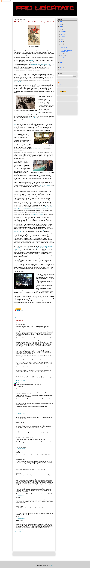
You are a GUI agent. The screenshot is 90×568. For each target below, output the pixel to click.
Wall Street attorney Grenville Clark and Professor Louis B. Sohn (33, 248)
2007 (61, 67)
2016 (61, 24)
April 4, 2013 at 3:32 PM (20, 413)
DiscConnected (19, 382)
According (46, 59)
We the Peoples (32, 117)
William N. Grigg (63, 84)
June (62, 41)
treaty (31, 60)
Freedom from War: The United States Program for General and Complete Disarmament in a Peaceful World (33, 207)
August (62, 37)
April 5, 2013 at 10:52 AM (20, 495)
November (63, 32)
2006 (61, 69)
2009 (61, 64)
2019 (61, 21)
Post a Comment (18, 531)
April (62, 44)
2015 (61, 26)
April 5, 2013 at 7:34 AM (20, 470)
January (62, 57)
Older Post (52, 554)
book (20, 248)
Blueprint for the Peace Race (36, 214)
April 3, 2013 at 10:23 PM (20, 372)
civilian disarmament (35, 148)
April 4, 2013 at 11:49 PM (20, 448)
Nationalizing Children (64, 48)
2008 (61, 65)
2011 (61, 60)
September (63, 36)
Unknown (61, 82)
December (63, 31)
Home (34, 554)
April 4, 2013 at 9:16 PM (20, 420)
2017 (61, 23)
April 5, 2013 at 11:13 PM (20, 529)
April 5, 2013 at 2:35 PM (20, 503)
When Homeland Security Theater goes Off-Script (67, 47)
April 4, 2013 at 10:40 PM (20, 428)
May (62, 43)
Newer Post (16, 554)
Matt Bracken (18, 416)
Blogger (51, 565)
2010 (61, 62)
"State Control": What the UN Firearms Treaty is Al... (66, 51)
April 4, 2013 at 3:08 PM (20, 380)
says (31, 50)
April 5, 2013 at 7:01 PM (20, 518)
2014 (61, 28)
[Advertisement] (34, 542)
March (62, 53)
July (61, 39)
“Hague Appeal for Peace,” (45, 185)
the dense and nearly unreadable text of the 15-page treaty (34, 65)
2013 (61, 29)
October (62, 34)
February (62, 55)
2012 (61, 59)
